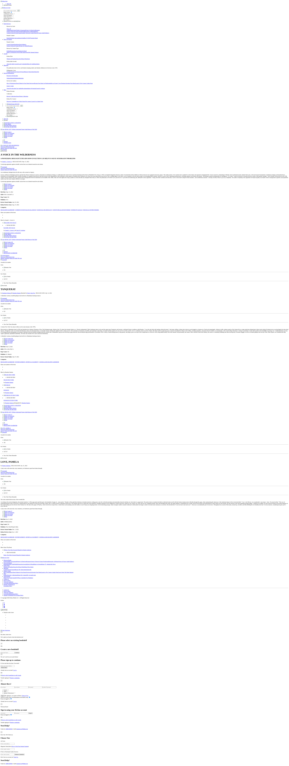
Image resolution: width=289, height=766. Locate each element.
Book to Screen (10, 52)
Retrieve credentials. (15, 678)
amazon (2, 148)
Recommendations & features (29, 88)
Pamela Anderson (6, 465)
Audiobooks (9, 30)
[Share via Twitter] (8, 134)
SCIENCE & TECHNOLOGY (44, 210)
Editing (12, 78)
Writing (8, 78)
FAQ (17, 577)
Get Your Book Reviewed (28, 83)
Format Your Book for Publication (42, 83)
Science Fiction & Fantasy (13, 31)
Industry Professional (9, 693)
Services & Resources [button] (9, 73)
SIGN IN (9, 3)
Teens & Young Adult (39, 33)
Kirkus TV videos (45, 564)
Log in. (15, 670)
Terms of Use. (25, 695)
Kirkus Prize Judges (28, 567)
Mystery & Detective (30, 30)
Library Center (10, 86)
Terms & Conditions (8, 582)
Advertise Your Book (70, 83)
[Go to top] (4, 610)
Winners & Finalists (11, 58)
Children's (46, 33)
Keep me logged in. (5, 698)
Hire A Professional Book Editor (14, 83)
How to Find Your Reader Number (20, 746)
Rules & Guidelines (31, 64)
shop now (3, 146)
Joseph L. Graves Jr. (7, 161)
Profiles (8, 51)
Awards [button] (5, 53)
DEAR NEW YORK (9, 380)
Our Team (9, 577)
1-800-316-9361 (9, 729)
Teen (20, 44)
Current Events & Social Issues (14, 33)
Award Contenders (22, 64)
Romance (37, 30)
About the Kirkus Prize (21, 58)
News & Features (8, 15)
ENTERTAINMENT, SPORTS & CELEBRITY (26, 362)
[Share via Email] (8, 136)
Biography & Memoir (29, 31)
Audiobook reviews (8, 13)
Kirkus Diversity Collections (10, 575)
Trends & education (11, 88)
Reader (5, 690)
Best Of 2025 (27, 38)
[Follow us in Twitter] (4, 604)
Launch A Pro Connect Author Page (84, 83)
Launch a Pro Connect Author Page (49, 572)
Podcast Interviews (8, 18)
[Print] (5, 137)
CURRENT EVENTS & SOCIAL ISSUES (25, 210)
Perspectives (13, 51)
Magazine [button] (6, 65)
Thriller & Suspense (20, 30)
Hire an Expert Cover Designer (58, 83)
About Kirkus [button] (7, 576)
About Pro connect (26, 101)
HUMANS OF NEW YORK (11, 400)
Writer (5, 691)
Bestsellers (9, 38)
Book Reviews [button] (7, 23)
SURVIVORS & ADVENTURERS (61, 210)
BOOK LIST (8, 129)
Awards (18, 51)
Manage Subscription (29, 71)
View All (9, 29)
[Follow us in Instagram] (4, 605)
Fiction (14, 30)
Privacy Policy (7, 580)
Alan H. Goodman (20, 230)
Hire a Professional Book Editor (11, 572)
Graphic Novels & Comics (27, 33)
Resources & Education (12, 75)
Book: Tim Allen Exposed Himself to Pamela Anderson (17, 555)
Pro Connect (7, 19)
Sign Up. (16, 757)
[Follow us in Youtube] (4, 607)
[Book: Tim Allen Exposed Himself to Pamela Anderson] (17, 550)
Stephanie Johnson (6, 293)
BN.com (15, 148)
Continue (17, 652)
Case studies (19, 88)
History (36, 31)
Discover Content (11, 101)
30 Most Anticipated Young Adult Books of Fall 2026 (24, 129)
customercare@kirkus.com (22, 729)
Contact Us (6, 590)
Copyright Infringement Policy (11, 583)
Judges (38, 64)
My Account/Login (31, 575)
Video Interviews (8, 16)
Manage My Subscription (21, 569)
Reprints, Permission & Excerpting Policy (9, 585)
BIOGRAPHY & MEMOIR (7, 210)
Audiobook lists (20, 38)
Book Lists (11, 564)
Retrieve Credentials (19, 754)
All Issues (22, 71)
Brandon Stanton (16, 293)
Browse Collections (11, 96)
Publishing (16, 78)
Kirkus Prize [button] (7, 565)
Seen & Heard (23, 51)
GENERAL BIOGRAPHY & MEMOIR (49, 362)
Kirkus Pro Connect (22, 575)
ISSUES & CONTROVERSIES (91, 210)
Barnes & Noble (8, 148)
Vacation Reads (34, 38)
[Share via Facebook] (9, 133)
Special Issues (16, 71)
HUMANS (6, 390)
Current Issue (10, 71)
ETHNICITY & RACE (76, 210)
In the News (17, 52)
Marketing (21, 78)
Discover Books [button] (7, 560)
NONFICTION (7, 142)
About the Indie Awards (12, 64)
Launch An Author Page (37, 101)
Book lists (14, 38)
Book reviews (7, 12)
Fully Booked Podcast (33, 52)
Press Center (21, 577)
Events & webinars (40, 88)
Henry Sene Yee (31, 293)
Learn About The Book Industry (66, 572)
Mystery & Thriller (23, 46)
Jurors (28, 58)
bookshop (7, 258)
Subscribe (36, 71)
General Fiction (10, 44)
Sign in (2, 695)
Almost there (4, 667)
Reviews (6, 141)
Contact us (6, 579)
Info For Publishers (28, 577)
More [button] (5, 90)
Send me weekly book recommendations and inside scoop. (15, 697)
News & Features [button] (8, 39)
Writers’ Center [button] (7, 571)
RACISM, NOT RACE (9, 227)
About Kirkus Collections (22, 96)
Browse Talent (18, 101)
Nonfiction (21, 31)
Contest (14, 577)
